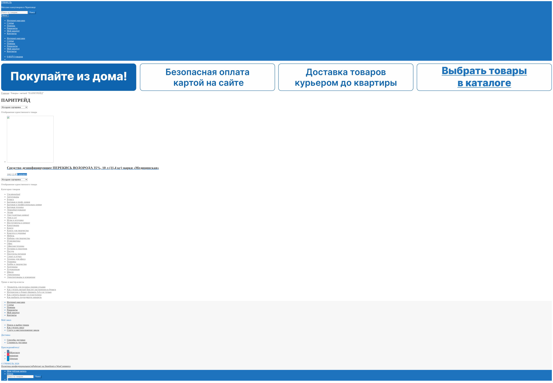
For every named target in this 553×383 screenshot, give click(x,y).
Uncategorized (13, 194)
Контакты (12, 33)
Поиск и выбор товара (18, 325)
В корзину (22, 174)
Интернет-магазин (16, 20)
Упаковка (11, 261)
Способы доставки (16, 340)
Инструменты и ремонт (18, 223)
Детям (10, 212)
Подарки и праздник (17, 248)
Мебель (10, 235)
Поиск (32, 12)
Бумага (10, 199)
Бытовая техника (15, 207)
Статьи (10, 23)
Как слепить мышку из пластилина (24, 294)
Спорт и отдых (14, 256)
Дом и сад (12, 217)
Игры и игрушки (15, 220)
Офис (9, 243)
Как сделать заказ (15, 327)
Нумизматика (13, 241)
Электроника (13, 274)
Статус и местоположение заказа (23, 330)
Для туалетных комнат (18, 215)
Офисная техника (15, 246)
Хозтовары (12, 267)
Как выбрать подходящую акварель (24, 297)
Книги (10, 228)
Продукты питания (16, 254)
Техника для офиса (16, 259)
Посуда (10, 251)
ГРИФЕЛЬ (6, 2)
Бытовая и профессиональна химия (24, 204)
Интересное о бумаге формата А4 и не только (29, 292)
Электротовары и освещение (21, 277)
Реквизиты (12, 28)
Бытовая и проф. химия (18, 202)
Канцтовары (13, 225)
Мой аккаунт (13, 31)
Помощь (11, 25)
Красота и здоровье (16, 233)
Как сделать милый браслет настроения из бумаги (31, 289)
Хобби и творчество (17, 264)
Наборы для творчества (18, 238)
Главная (5, 93)
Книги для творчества (18, 230)
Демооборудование (16, 210)
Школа (10, 272)
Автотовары (13, 197)
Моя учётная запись (16, 371)
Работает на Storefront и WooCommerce (52, 366)
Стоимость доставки (17, 342)
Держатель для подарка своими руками (26, 287)
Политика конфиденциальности (17, 366)
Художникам (13, 269)
